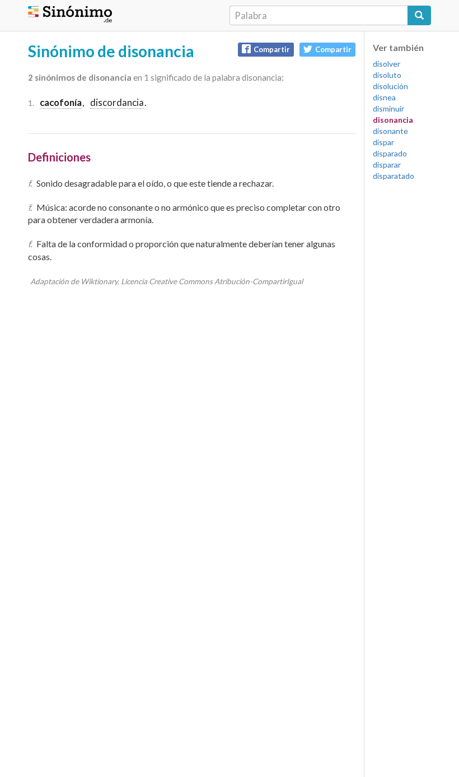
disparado (390, 153)
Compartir (272, 49)
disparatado (393, 176)
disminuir (388, 108)
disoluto (387, 75)
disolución (390, 86)
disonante (390, 131)
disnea (384, 97)
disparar (387, 164)
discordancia (117, 102)
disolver (386, 63)
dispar (383, 142)
